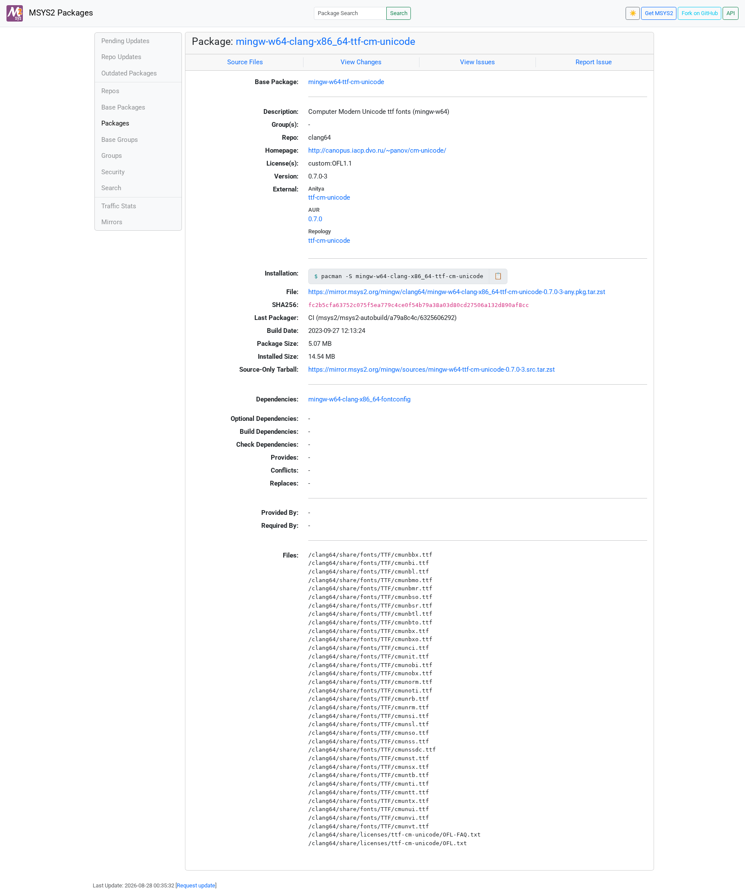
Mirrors (111, 222)
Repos (110, 91)
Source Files (245, 62)
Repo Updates (121, 57)
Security (113, 172)
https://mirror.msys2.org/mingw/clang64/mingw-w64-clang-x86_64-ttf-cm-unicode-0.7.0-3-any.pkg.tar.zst (456, 292)
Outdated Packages (129, 73)
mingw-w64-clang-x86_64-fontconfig (359, 399)
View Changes (361, 62)
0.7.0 (315, 219)
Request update (196, 885)
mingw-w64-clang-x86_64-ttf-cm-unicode (325, 41)
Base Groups (119, 140)
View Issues (477, 62)
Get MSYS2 (659, 13)
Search (398, 13)
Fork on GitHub (700, 13)
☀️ (632, 13)
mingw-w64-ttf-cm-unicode (346, 82)
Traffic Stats (118, 206)
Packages (115, 123)
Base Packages (123, 107)
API (730, 13)
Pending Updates (125, 41)
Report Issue (594, 62)
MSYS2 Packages (60, 13)
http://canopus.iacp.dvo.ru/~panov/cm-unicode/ (377, 150)
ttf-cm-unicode (329, 197)
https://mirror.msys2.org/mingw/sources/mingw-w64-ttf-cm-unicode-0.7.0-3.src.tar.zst (431, 369)
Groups (111, 156)
